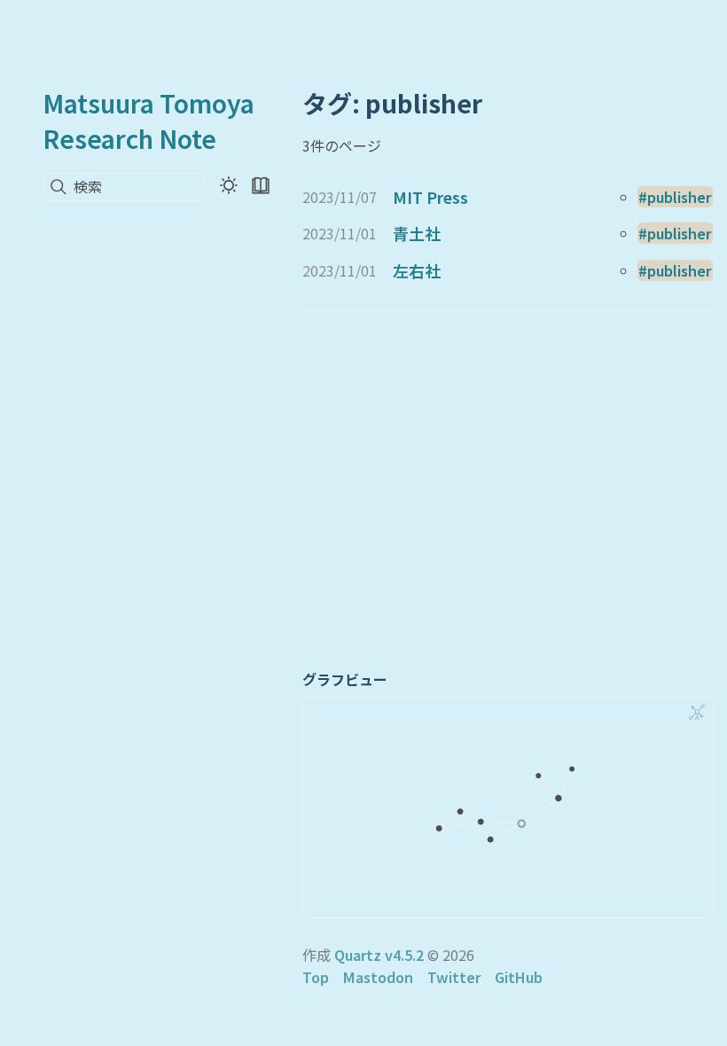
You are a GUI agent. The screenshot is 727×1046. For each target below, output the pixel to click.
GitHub (519, 976)
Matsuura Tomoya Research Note (148, 120)
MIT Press (430, 196)
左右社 (417, 270)
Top (315, 976)
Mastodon (378, 976)
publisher (679, 196)
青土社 (417, 233)
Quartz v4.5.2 (379, 954)
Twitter (454, 976)
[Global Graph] (696, 712)
